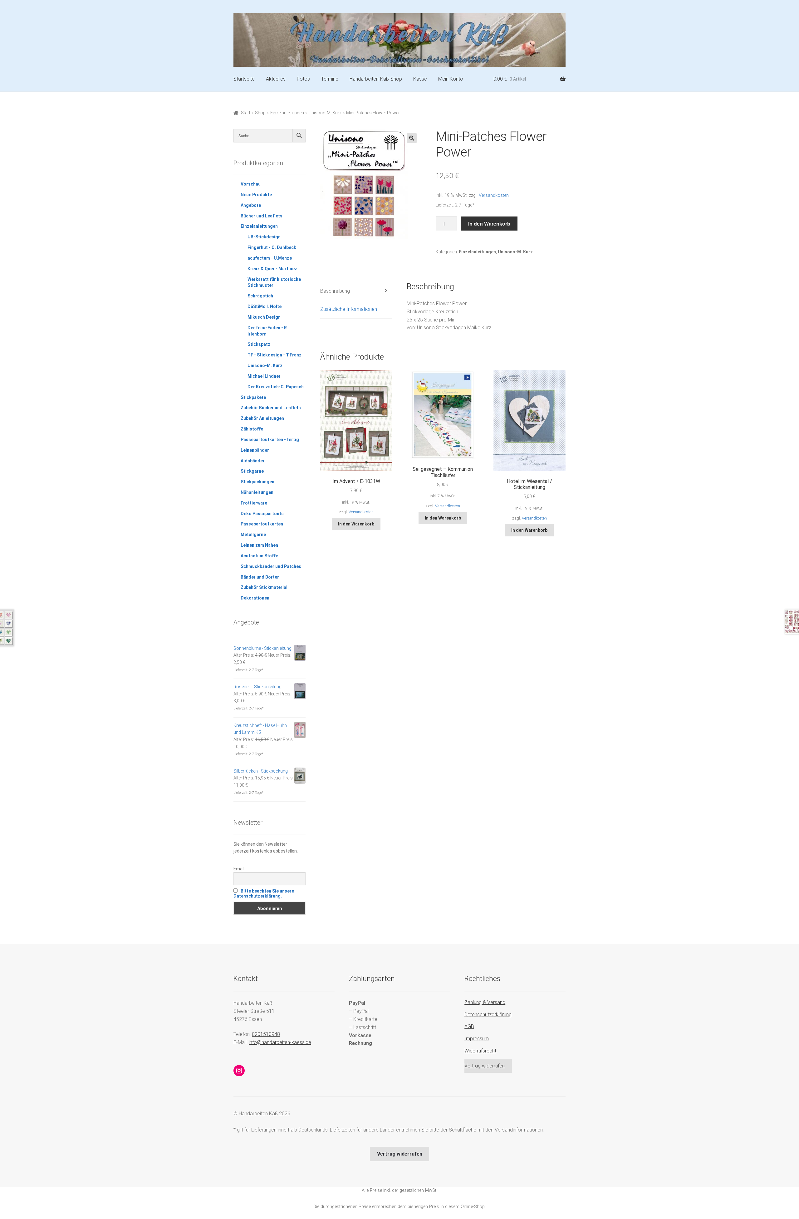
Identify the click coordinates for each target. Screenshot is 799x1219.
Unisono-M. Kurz (325, 112)
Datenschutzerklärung (488, 1014)
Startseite (244, 79)
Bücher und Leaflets (261, 215)
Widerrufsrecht (480, 1051)
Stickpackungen (257, 481)
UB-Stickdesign (264, 236)
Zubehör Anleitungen (262, 418)
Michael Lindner (264, 376)
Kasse (420, 79)
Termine (329, 79)
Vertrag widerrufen (484, 1066)
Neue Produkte (256, 194)
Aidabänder (253, 460)
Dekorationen (255, 597)
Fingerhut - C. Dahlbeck (272, 247)
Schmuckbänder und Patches (271, 566)
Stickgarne (252, 471)
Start (245, 112)
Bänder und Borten (260, 577)
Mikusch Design (264, 317)
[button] (412, 138)
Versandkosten (494, 195)
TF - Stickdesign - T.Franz (274, 354)
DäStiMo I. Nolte (265, 306)
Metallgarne (253, 534)
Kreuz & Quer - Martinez (272, 268)
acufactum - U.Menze (270, 258)
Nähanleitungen (257, 492)
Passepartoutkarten (262, 523)
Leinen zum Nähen (259, 545)
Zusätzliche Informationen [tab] (348, 309)
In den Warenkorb (489, 223)
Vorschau (251, 184)
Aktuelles (276, 79)
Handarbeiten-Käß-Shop (376, 79)
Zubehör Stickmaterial (264, 587)
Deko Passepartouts (262, 513)
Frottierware (254, 502)
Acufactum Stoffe (259, 555)
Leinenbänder (255, 450)
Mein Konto (450, 79)
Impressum (476, 1039)
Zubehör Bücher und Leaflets (271, 407)
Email (238, 868)
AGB (469, 1026)
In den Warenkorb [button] (356, 523)
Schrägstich (260, 295)
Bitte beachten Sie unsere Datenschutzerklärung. (263, 893)
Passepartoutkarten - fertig (270, 439)
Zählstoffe (252, 428)
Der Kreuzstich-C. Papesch (276, 386)
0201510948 (266, 1034)
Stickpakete (253, 397)
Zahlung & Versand (484, 1002)
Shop (260, 112)
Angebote (251, 205)
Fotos (303, 79)
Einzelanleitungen (287, 112)
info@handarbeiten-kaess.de (280, 1042)
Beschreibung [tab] (335, 291)
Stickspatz (259, 344)
